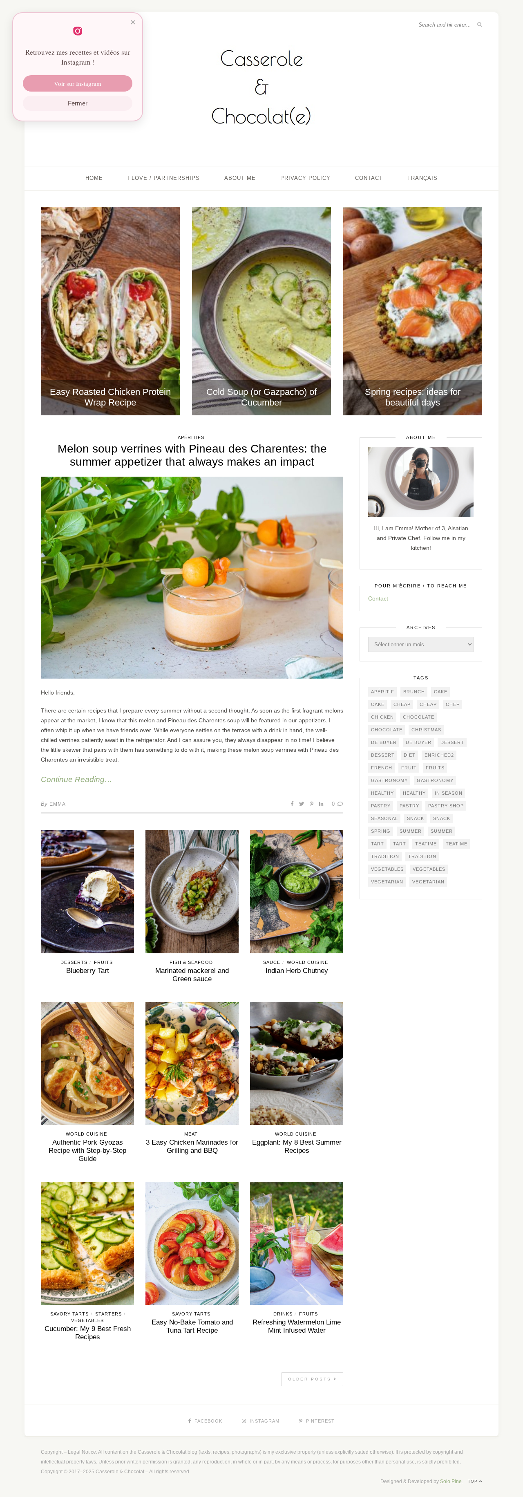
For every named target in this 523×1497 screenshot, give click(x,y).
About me (240, 178)
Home (94, 178)
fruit (409, 767)
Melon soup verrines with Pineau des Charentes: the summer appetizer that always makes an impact (192, 455)
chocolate (418, 717)
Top (473, 1481)
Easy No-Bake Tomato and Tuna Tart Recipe (192, 1326)
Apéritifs (191, 437)
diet (410, 755)
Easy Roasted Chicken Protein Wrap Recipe (110, 397)
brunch (414, 691)
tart (377, 843)
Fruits (103, 962)
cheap (402, 704)
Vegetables (87, 1320)
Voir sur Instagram (77, 83)
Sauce (271, 962)
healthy (382, 793)
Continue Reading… (76, 779)
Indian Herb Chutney (297, 971)
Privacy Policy (305, 178)
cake (440, 691)
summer (411, 831)
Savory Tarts (69, 1313)
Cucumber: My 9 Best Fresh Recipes (88, 1333)
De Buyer (384, 742)
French (381, 767)
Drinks (283, 1313)
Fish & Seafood (191, 962)
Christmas (426, 729)
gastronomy (389, 780)
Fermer (77, 103)
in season (449, 793)
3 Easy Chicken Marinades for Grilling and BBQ (192, 1146)
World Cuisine (307, 962)
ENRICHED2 (439, 755)
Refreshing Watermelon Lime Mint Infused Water (297, 1326)
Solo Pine (451, 1481)
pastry (381, 805)
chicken (382, 717)
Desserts (73, 962)
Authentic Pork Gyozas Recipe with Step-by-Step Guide (87, 1150)
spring (381, 831)
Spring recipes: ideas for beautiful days (412, 397)
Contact (369, 178)
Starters (108, 1313)
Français (422, 178)
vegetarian (387, 881)
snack (415, 818)
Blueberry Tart (87, 971)
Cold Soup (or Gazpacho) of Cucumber (261, 397)
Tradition (385, 856)
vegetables (387, 869)
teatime (426, 843)
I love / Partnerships (163, 178)
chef (453, 704)
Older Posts (311, 1379)
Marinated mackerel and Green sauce (192, 975)
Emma (57, 804)
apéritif (382, 691)
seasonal (384, 818)
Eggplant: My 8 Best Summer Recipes (297, 1146)
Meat (191, 1134)
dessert (452, 742)
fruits (435, 767)
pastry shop (446, 805)
